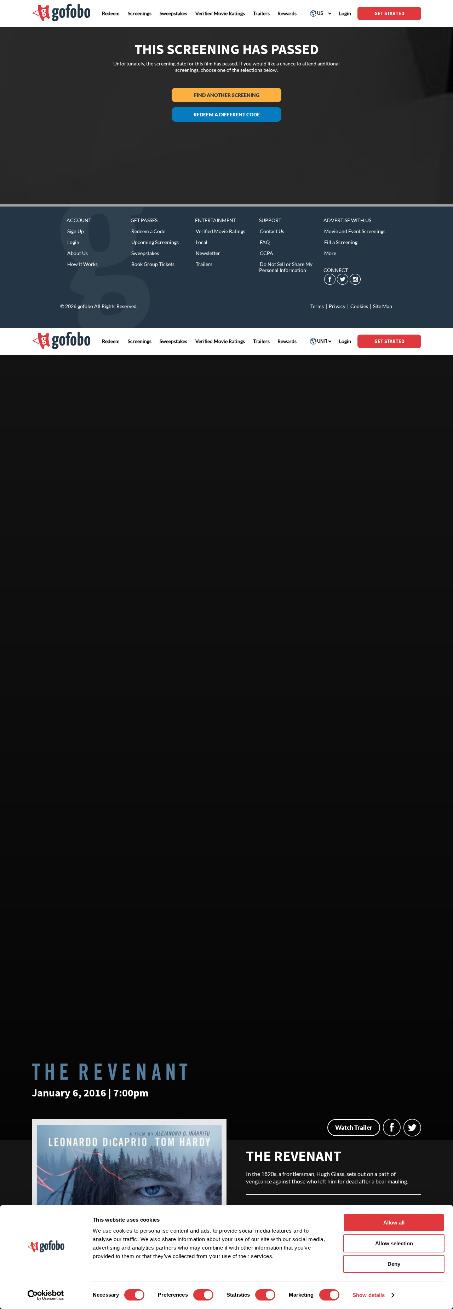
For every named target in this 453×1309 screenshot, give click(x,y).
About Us (77, 253)
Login (73, 242)
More (330, 253)
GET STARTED (389, 13)
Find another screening (226, 95)
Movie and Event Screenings (354, 231)
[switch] (203, 1295)
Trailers (204, 264)
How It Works (82, 264)
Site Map (382, 306)
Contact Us (272, 231)
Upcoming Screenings (155, 242)
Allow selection (394, 1243)
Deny (394, 1264)
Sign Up (75, 231)
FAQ (265, 242)
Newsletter (208, 253)
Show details (368, 1295)
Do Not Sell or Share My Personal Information (285, 267)
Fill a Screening (340, 242)
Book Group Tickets (152, 264)
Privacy (337, 306)
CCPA (266, 253)
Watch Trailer (353, 1127)
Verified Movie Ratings (220, 231)
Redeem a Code (148, 231)
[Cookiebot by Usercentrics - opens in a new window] (46, 1295)
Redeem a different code (227, 114)
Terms (317, 306)
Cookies (359, 306)
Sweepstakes (145, 253)
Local (201, 242)
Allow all (394, 1223)
